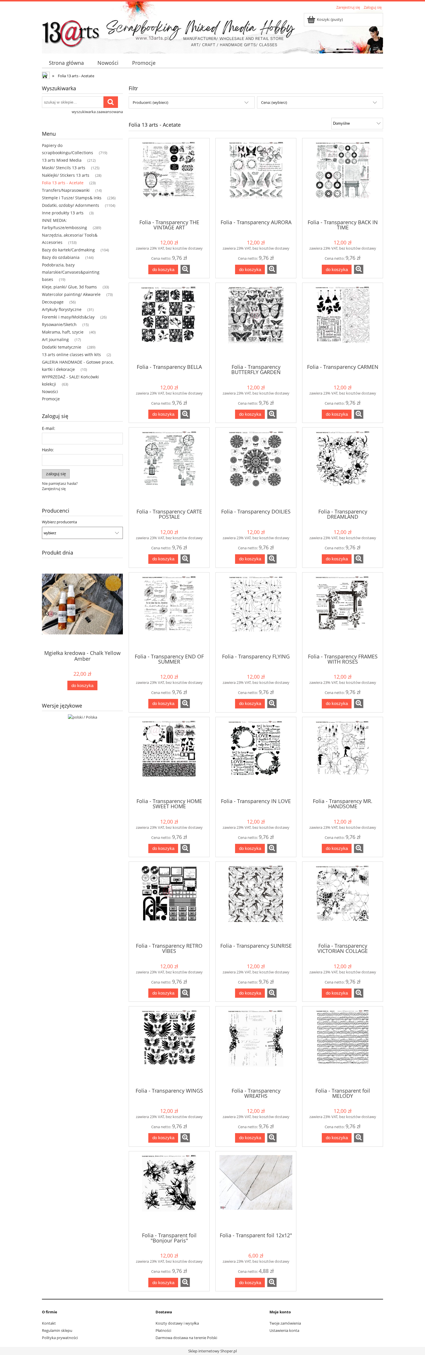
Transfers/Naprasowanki (66, 190)
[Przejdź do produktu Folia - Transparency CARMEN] (342, 323)
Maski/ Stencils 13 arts (63, 167)
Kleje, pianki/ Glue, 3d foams (69, 287)
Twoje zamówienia (285, 1323)
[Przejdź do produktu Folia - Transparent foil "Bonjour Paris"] (169, 1191)
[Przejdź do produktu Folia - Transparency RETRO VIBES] (169, 902)
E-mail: (48, 428)
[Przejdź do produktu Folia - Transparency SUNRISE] (255, 902)
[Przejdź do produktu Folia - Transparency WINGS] (169, 1046)
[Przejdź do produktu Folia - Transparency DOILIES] (255, 467)
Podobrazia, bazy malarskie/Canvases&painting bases (70, 272)
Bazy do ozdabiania (61, 257)
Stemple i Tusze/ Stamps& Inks (71, 197)
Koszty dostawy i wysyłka (177, 1323)
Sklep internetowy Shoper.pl (212, 1351)
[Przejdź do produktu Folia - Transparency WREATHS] (255, 1046)
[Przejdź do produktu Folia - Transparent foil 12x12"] (255, 1191)
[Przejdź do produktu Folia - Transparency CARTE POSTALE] (169, 467)
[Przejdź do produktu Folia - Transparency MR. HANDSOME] (342, 757)
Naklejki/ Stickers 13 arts (65, 175)
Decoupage (53, 302)
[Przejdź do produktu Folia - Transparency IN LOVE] (255, 757)
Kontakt (49, 1323)
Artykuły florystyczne (62, 309)
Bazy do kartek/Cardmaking (68, 250)
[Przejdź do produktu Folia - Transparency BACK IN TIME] (342, 178)
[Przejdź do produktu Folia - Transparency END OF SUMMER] (169, 612)
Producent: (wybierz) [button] (150, 102)
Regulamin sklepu (57, 1330)
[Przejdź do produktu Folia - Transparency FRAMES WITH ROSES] (342, 612)
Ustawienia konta (284, 1330)
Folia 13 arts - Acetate (63, 182)
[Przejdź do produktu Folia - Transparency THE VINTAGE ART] (169, 178)
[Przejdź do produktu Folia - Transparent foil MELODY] (342, 1046)
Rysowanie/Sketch (59, 324)
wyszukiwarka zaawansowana (97, 111)
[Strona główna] (71, 31)
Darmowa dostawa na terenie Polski (186, 1337)
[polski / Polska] (82, 716)
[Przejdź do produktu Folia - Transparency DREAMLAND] (342, 467)
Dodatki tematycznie (61, 347)
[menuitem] (66, 63)
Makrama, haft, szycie (63, 332)
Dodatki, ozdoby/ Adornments (70, 205)
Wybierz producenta (59, 522)
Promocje (51, 399)
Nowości (50, 391)
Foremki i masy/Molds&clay (68, 317)
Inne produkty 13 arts (63, 213)
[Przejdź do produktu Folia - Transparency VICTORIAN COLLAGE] (342, 902)
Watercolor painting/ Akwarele (71, 294)
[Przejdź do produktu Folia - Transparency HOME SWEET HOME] (169, 757)
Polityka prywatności (60, 1337)
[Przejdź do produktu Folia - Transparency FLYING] (255, 612)
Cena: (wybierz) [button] (274, 102)
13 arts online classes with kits (71, 354)
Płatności (163, 1330)
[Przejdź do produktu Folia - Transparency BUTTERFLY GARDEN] (255, 323)
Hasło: (48, 449)
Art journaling (55, 339)
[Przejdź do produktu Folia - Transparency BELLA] (169, 323)
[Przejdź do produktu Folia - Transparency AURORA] (255, 178)
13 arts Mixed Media (62, 160)
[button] (185, 269)
